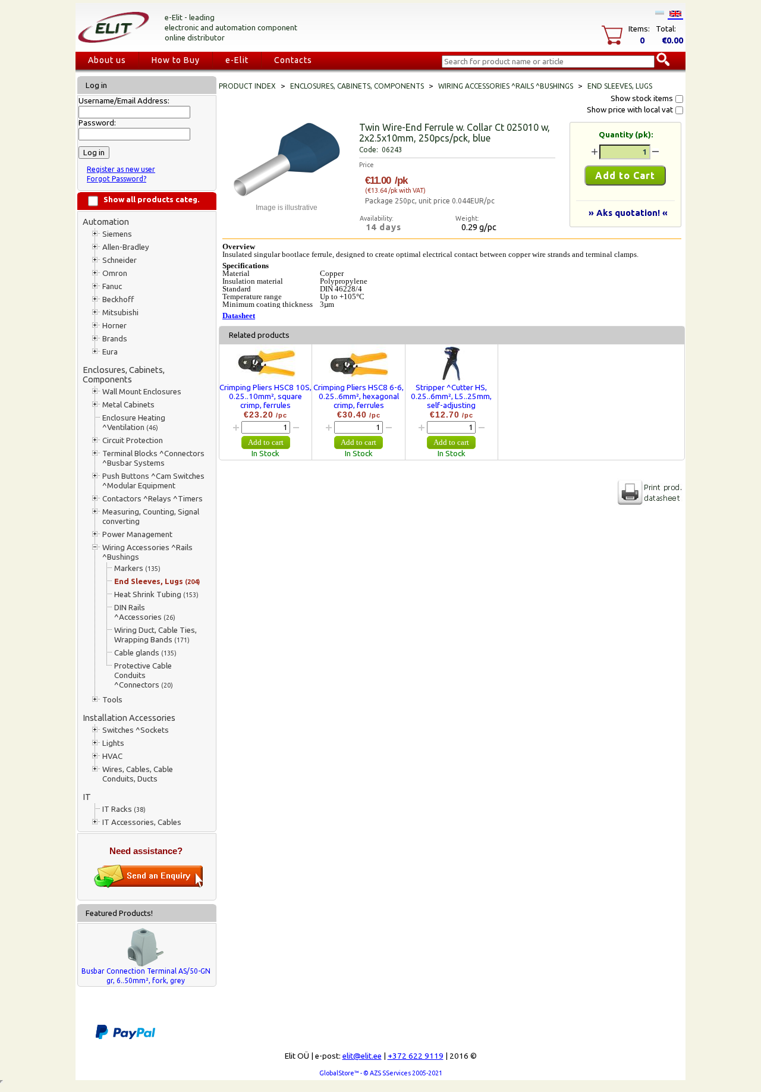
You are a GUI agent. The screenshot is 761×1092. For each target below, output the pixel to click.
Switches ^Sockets (135, 730)
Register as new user (121, 169)
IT (87, 797)
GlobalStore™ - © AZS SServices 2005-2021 (380, 1073)
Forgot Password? (116, 179)
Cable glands (145, 652)
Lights (113, 743)
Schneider (119, 260)
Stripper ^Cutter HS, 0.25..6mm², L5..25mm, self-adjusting (451, 396)
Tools (112, 699)
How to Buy (176, 60)
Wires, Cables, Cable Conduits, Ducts (137, 774)
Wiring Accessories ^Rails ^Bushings (147, 552)
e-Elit (237, 60)
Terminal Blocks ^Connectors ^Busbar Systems (153, 458)
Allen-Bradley (125, 247)
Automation (106, 221)
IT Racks (124, 809)
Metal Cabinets (128, 404)
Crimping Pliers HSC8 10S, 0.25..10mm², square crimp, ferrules (265, 396)
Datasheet (238, 315)
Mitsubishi (120, 312)
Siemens (117, 234)
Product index (247, 86)
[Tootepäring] (148, 885)
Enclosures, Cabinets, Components (124, 374)
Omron (114, 273)
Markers (137, 568)
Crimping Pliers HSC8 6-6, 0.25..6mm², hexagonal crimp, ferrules (358, 396)
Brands (114, 338)
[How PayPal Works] (125, 1037)
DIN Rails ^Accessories (144, 612)
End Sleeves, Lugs (157, 581)
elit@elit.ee (362, 1056)
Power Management (137, 534)
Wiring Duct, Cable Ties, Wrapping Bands (155, 635)
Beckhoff (118, 299)
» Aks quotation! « (628, 213)
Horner (114, 325)
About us (107, 60)
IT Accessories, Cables (141, 822)
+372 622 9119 (416, 1056)
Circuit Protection (132, 440)
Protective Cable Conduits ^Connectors (143, 675)
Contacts (293, 60)
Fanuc (112, 286)
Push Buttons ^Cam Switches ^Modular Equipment (153, 481)
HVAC (112, 756)
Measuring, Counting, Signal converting (150, 516)
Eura (110, 351)
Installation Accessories (129, 718)
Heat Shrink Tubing (156, 594)
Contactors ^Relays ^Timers (152, 498)
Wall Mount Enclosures (141, 391)
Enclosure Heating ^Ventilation (133, 422)
